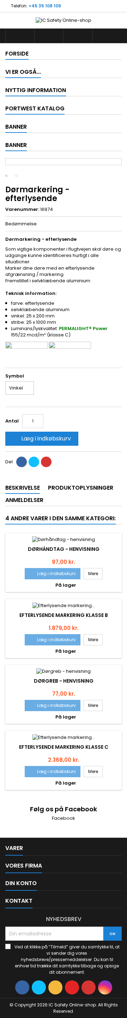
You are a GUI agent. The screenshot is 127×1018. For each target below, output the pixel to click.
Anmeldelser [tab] (24, 500)
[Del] (21, 462)
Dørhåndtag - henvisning (63, 549)
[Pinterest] (46, 462)
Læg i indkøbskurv (41, 438)
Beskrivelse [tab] (22, 488)
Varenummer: (22, 209)
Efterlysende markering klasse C (63, 746)
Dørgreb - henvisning (63, 680)
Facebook (63, 818)
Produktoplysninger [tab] (80, 488)
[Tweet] (34, 462)
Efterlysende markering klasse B (63, 615)
